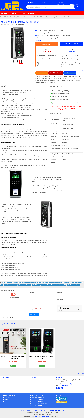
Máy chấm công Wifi (60, 285)
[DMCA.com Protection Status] (61, 401)
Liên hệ (60, 377)
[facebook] (57, 388)
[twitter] (59, 388)
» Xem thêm (80, 373)
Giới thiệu (30, 2)
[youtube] (62, 388)
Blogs (6, 399)
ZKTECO (46, 28)
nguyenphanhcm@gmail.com (69, 384)
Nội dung (31, 292)
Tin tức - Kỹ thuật (41, 2)
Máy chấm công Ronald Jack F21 (50, 282)
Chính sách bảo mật (36, 405)
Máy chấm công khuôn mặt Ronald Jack (43, 285)
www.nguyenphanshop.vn (42, 416)
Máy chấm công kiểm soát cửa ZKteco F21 (13, 282)
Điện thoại (60, 299)
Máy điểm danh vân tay (73, 285)
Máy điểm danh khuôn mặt (11, 285)
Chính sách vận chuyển (37, 397)
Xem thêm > (38, 40)
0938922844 (65, 385)
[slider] (38, 308)
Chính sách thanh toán (37, 401)
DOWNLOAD (53, 2)
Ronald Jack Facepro (25, 285)
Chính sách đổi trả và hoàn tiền (39, 403)
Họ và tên (59, 292)
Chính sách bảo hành (37, 399)
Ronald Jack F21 (64, 282)
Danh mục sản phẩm (7, 13)
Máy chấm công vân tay (32, 282)
